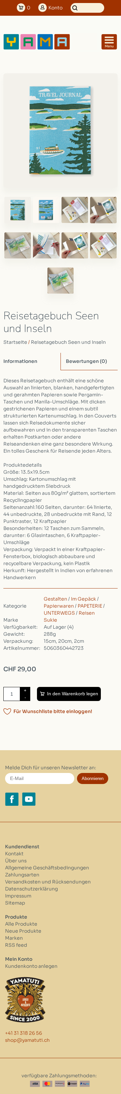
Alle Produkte (21, 924)
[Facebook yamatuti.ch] (11, 799)
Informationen (20, 361)
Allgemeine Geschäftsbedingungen (47, 868)
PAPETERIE (90, 606)
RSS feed (16, 945)
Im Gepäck (83, 599)
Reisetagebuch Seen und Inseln (68, 342)
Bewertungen (86, 361)
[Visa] (35, 1084)
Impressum (18, 896)
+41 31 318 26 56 (23, 1033)
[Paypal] (85, 1084)
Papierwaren (59, 606)
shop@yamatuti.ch (27, 1040)
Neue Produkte (23, 931)
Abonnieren (93, 778)
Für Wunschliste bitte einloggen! (52, 711)
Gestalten (55, 599)
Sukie (50, 620)
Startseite (15, 342)
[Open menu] (109, 41)
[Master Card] (47, 1084)
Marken (14, 938)
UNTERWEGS (59, 613)
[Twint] (72, 1084)
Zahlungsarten (22, 875)
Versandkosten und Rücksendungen (48, 882)
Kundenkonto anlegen (31, 966)
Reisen (87, 613)
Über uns (16, 861)
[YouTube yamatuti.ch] (29, 799)
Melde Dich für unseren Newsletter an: (50, 768)
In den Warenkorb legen (72, 693)
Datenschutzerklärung (31, 889)
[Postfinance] (60, 1084)
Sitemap (15, 903)
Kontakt (14, 854)
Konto (55, 8)
